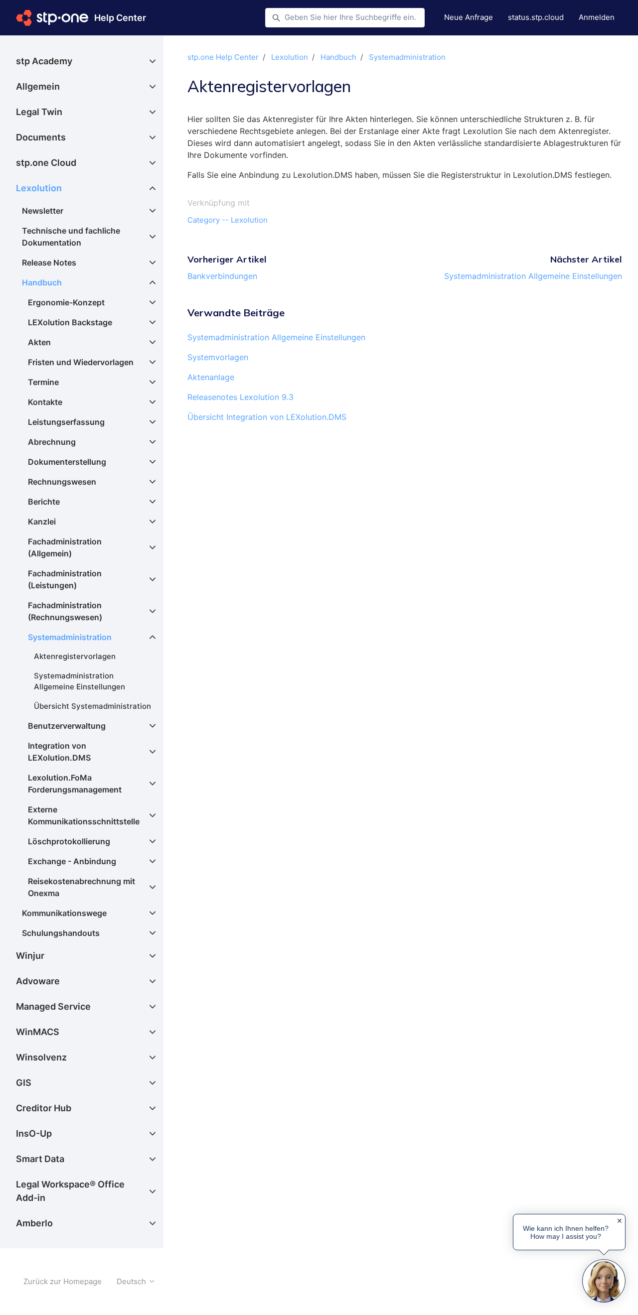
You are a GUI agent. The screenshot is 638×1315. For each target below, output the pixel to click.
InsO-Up (34, 1133)
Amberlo (34, 1223)
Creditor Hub (43, 1108)
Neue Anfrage (468, 17)
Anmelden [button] (597, 17)
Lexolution (289, 57)
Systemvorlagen (217, 357)
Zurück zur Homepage (62, 1281)
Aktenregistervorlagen (75, 656)
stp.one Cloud (46, 162)
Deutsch (132, 1281)
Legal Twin (39, 112)
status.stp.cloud (536, 17)
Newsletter (42, 211)
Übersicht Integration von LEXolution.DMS (266, 417)
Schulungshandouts (61, 933)
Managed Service (53, 1006)
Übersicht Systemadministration (92, 706)
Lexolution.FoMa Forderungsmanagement (75, 783)
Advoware (38, 981)
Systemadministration (407, 57)
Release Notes (49, 262)
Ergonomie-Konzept (66, 302)
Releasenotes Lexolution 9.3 (240, 397)
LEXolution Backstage (70, 322)
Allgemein (38, 86)
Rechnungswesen (62, 482)
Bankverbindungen (222, 276)
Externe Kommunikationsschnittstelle (84, 815)
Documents (41, 137)
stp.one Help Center (223, 57)
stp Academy (44, 61)
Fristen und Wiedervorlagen (81, 362)
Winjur (30, 955)
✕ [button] (620, 1221)
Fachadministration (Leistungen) (65, 579)
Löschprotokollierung (69, 841)
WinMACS (37, 1032)
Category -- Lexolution (227, 220)
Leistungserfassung (66, 422)
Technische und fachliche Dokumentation (71, 237)
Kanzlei (42, 521)
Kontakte (45, 402)
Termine (43, 382)
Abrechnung (52, 442)
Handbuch (338, 57)
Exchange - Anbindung (72, 861)
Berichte (44, 502)
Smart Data (40, 1159)
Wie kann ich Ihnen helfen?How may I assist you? (566, 1232)
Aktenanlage (210, 377)
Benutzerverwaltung (67, 726)
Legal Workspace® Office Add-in (70, 1191)
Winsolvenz (41, 1057)
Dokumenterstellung (67, 462)
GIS (23, 1082)
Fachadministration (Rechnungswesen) (65, 611)
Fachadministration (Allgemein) (65, 547)
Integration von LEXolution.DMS (59, 752)
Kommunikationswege (64, 913)
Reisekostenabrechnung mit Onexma (81, 887)
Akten (39, 342)
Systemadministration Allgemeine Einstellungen (533, 276)
